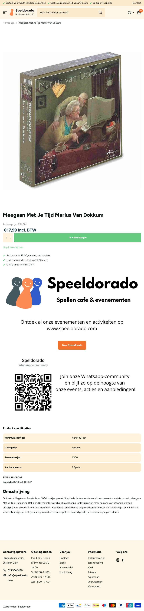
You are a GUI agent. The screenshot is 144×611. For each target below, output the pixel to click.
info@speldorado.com (18, 578)
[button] (11, 234)
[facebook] (123, 560)
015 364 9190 (15, 570)
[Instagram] (117, 560)
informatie (95, 552)
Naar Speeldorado (72, 345)
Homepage (8, 22)
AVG (90, 567)
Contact (137, 3)
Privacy (92, 572)
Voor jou (65, 552)
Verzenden (94, 586)
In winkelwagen (78, 237)
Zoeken (100, 12)
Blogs (63, 562)
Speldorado (24, 606)
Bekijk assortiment (5, 12)
